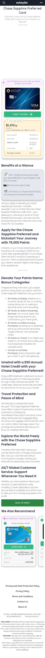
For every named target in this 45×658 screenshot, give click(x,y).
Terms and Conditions (22, 596)
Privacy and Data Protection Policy (22, 586)
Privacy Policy (22, 591)
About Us (22, 607)
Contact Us (22, 601)
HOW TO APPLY (22, 502)
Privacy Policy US (31, 616)
